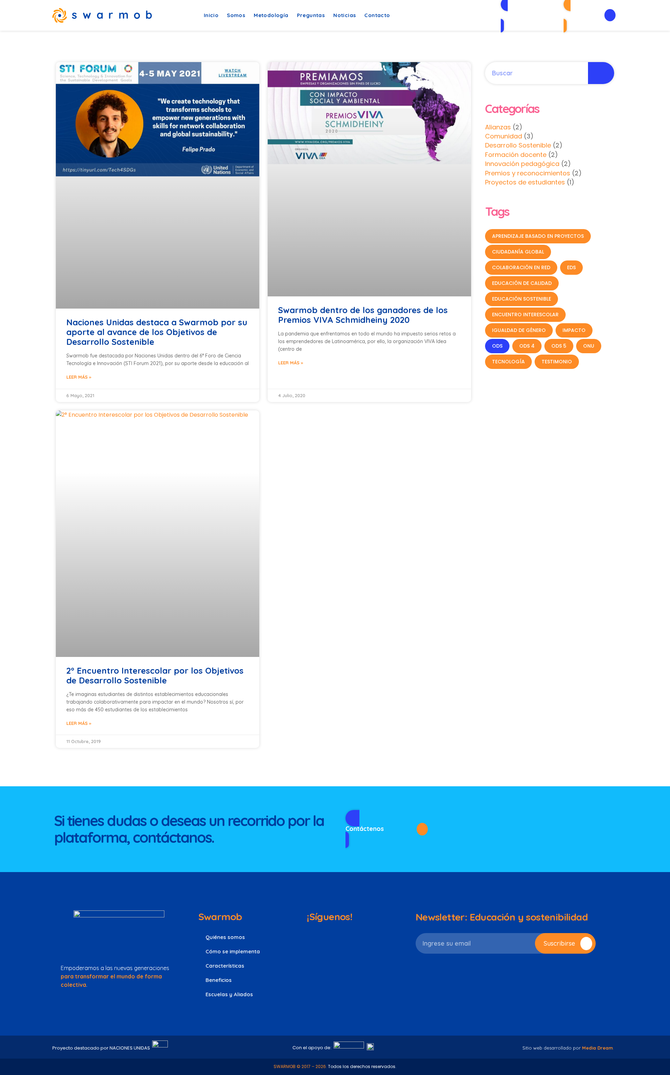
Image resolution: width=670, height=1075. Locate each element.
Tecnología (508, 361)
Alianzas (498, 127)
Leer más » (78, 377)
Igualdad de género (519, 330)
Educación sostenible (521, 298)
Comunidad (503, 136)
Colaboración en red (521, 267)
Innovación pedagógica (522, 163)
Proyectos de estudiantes (525, 182)
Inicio (211, 15)
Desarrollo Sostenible (518, 145)
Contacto (377, 15)
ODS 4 (527, 345)
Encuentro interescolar (525, 314)
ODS (497, 345)
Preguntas (311, 15)
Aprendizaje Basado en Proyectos (538, 236)
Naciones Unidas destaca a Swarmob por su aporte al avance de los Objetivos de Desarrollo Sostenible (156, 332)
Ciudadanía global (518, 251)
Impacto (574, 330)
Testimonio (557, 361)
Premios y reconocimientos (527, 173)
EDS (571, 267)
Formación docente (515, 154)
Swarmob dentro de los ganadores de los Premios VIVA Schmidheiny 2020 (363, 315)
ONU (588, 345)
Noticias (344, 15)
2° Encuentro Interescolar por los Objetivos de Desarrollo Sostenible (155, 675)
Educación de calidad (522, 283)
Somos (236, 15)
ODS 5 (558, 345)
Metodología (271, 15)
